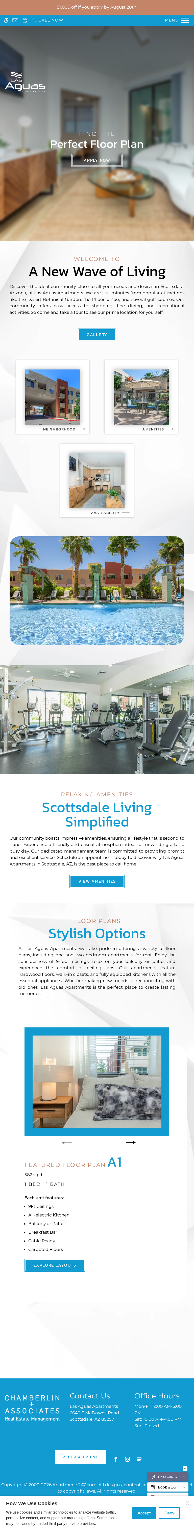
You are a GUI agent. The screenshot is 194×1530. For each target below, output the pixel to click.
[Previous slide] (66, 1142)
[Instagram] (127, 1461)
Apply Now (97, 160)
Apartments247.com (74, 1484)
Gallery (97, 334)
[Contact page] (15, 20)
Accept (144, 1513)
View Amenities (97, 881)
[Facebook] (115, 1461)
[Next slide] (130, 1142)
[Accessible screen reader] (6, 20)
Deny (169, 1513)
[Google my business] (139, 1461)
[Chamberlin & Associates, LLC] (32, 1408)
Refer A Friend (80, 1457)
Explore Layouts (54, 1265)
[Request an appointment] (25, 20)
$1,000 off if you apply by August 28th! (97, 7)
